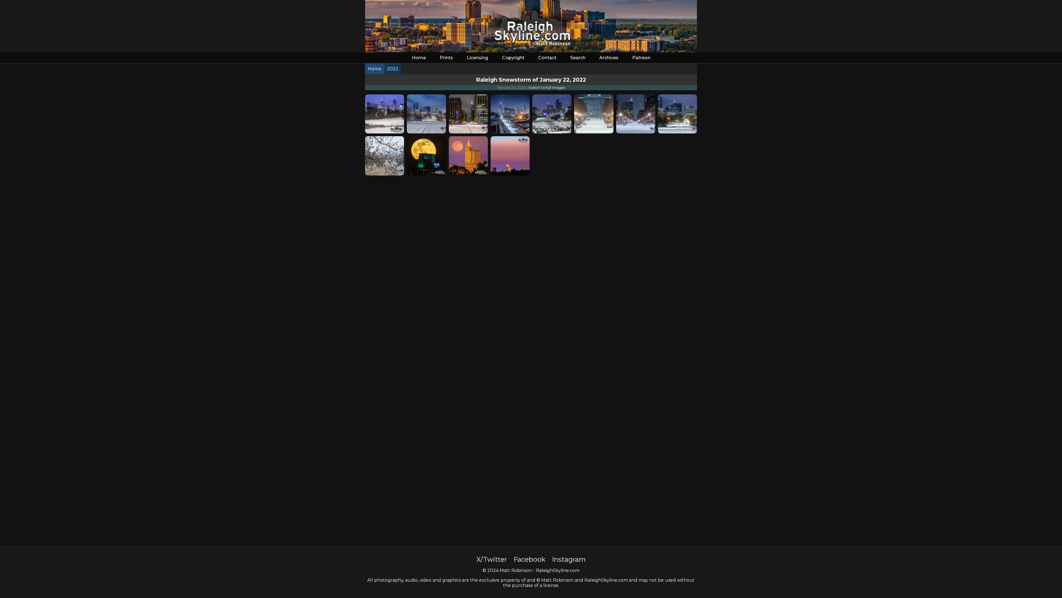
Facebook (529, 559)
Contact (547, 57)
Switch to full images (546, 88)
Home (419, 57)
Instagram (569, 559)
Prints (446, 57)
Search (577, 57)
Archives (608, 57)
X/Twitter (492, 559)
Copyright (513, 57)
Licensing (477, 57)
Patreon (641, 57)
